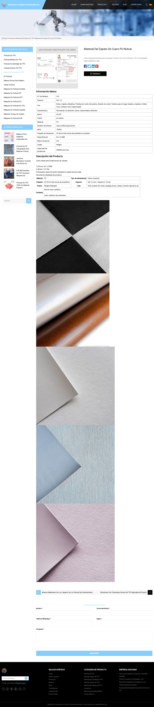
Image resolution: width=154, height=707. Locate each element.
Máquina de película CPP (13, 97)
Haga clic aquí (20, 683)
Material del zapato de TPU (25, 38)
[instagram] (19, 688)
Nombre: (39, 608)
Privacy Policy (53, 694)
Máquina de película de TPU (14, 106)
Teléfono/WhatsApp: (43, 619)
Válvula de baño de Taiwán (128, 685)
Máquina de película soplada (14, 110)
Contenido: (40, 629)
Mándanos (96, 74)
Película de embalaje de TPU (14, 64)
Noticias (115, 4)
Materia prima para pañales (14, 81)
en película (8, 76)
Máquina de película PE (12, 93)
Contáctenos (136, 4)
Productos (102, 4)
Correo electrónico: (103, 608)
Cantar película (9, 85)
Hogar (73, 4)
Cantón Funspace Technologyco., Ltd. (131, 679)
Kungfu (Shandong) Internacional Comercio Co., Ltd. (135, 689)
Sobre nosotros (87, 4)
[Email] (26, 678)
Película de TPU (10, 55)
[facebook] (3, 688)
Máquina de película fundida (14, 89)
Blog (125, 4)
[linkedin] (7, 688)
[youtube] (15, 688)
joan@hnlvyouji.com (101, 704)
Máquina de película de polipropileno (12, 102)
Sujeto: (99, 619)
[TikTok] (24, 688)
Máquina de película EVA (13, 118)
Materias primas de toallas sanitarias (14, 114)
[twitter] (11, 688)
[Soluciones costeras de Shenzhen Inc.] (12, 670)
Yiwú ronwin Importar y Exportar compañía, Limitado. (133, 675)
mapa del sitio (53, 691)
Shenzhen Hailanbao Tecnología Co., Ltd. (132, 682)
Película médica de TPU (13, 60)
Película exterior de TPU (13, 68)
